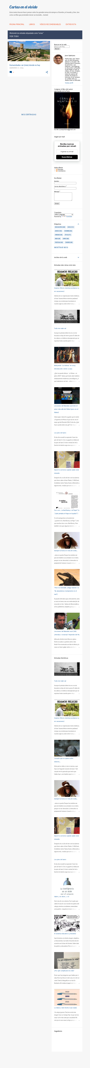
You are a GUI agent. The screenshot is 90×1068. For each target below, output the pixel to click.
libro (65, 238)
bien (57, 238)
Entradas (60, 169)
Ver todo (14, 36)
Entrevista (71, 24)
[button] (47, 72)
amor (58, 231)
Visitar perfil (69, 83)
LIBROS (32, 24)
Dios (70, 227)
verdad (58, 234)
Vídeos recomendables (50, 24)
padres (68, 242)
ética (67, 234)
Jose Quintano (70, 56)
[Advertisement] (28, 93)
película (58, 242)
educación (60, 227)
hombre (68, 231)
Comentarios (61, 171)
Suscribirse (67, 157)
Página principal (16, 24)
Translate (69, 216)
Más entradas (28, 114)
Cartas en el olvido (23, 6)
